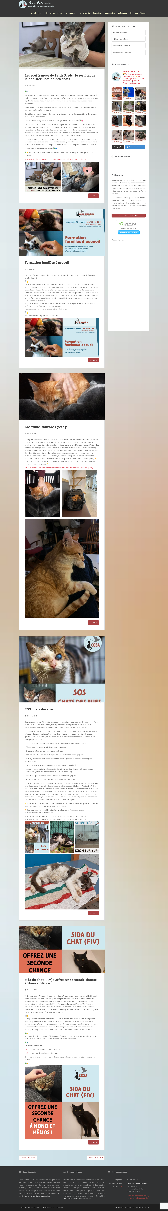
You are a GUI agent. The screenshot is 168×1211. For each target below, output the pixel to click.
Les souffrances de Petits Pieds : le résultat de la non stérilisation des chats (60, 77)
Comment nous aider (129, 215)
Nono (28, 1049)
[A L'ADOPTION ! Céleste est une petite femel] (140, 107)
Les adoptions (36, 13)
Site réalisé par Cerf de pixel (30, 1207)
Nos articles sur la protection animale (77, 1198)
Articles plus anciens (28, 1158)
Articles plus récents (95, 1158)
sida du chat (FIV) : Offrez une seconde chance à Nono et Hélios (61, 981)
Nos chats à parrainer (54, 13)
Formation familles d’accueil (47, 262)
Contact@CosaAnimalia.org (137, 1183)
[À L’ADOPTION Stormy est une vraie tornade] (117, 107)
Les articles (97, 13)
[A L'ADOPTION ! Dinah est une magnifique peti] (117, 122)
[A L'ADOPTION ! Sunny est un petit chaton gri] (140, 122)
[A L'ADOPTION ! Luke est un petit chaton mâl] (128, 122)
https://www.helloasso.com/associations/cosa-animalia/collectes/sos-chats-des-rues (56, 159)
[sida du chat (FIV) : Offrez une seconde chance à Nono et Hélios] (62, 949)
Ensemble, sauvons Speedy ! (46, 427)
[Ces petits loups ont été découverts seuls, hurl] (140, 93)
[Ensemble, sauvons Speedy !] (62, 396)
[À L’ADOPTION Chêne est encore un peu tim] (128, 93)
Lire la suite (93, 196)
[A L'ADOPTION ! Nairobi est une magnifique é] (140, 136)
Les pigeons (70, 13)
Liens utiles (60, 1207)
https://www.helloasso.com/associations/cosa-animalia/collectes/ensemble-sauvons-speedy (59, 468)
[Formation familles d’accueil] (62, 232)
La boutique (122, 13)
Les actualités (85, 13)
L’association (110, 13)
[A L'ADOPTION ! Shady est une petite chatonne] (128, 136)
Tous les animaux (121, 33)
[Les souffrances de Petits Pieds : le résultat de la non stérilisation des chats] (62, 45)
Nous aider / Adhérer (138, 13)
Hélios (28, 1053)
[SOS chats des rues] (62, 669)
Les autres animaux (122, 45)
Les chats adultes (121, 39)
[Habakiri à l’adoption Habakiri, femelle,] (128, 107)
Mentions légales (48, 1207)
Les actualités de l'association (39, 1196)
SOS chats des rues (39, 709)
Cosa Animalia (41, 3)
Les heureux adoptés (123, 53)
